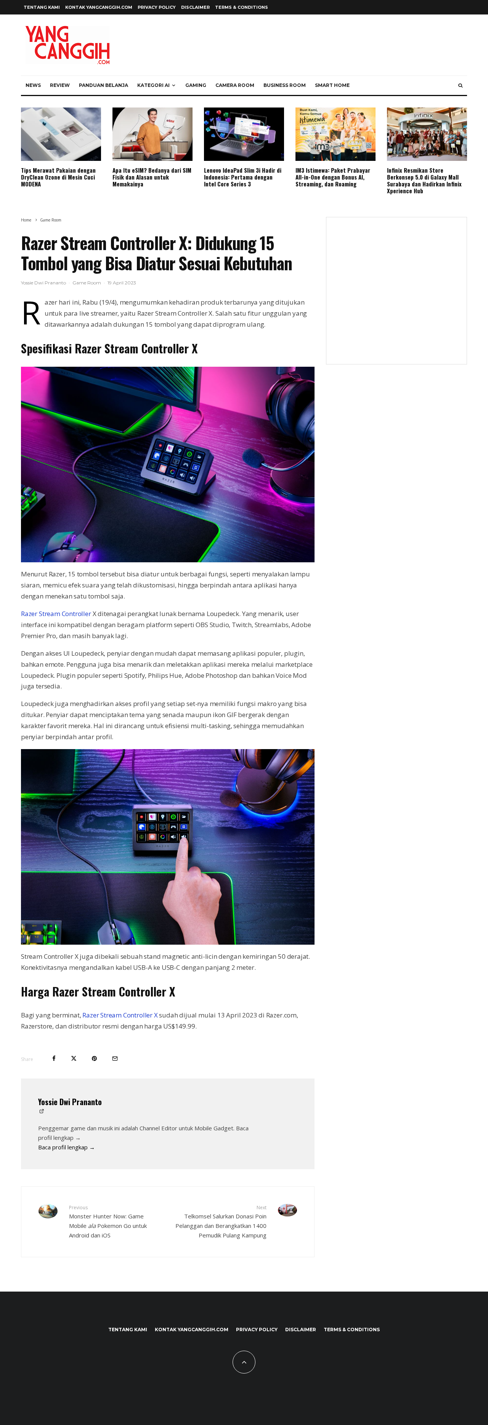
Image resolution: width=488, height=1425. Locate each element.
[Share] (54, 1058)
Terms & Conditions (241, 7)
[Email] (115, 1058)
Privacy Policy (157, 7)
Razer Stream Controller (56, 613)
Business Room (284, 85)
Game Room (86, 283)
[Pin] (94, 1058)
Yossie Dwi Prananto (43, 283)
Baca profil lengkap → (66, 1147)
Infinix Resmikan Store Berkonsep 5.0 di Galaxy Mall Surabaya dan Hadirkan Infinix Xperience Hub (424, 180)
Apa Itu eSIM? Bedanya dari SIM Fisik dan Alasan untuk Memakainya (151, 177)
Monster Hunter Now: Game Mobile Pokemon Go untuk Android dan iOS (108, 1221)
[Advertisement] (396, 295)
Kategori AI (153, 85)
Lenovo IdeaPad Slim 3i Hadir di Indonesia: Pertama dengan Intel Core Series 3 (242, 177)
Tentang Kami (42, 7)
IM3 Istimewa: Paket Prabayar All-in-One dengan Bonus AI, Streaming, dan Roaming (332, 177)
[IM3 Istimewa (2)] (335, 134)
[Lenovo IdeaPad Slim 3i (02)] (244, 134)
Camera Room (234, 85)
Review (60, 85)
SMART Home (332, 85)
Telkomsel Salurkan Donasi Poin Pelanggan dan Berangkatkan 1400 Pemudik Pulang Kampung (220, 1221)
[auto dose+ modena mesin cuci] (61, 134)
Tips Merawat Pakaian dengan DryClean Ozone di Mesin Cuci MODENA (58, 177)
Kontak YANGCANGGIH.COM (98, 7)
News (33, 85)
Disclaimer (195, 7)
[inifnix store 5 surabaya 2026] (427, 134)
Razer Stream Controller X (119, 1015)
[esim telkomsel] (152, 134)
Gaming (195, 85)
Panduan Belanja (103, 85)
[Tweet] (74, 1058)
